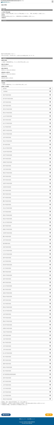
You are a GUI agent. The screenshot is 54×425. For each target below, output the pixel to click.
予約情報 (4, 80)
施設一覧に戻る (6, 414)
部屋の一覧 (49, 414)
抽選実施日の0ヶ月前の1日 (7, 66)
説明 (4, 10)
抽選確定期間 (4, 76)
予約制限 (3, 82)
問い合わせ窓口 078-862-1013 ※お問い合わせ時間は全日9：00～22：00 (18, 55)
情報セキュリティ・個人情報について (27, 418)
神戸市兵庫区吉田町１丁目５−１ (8, 53)
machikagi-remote (5, 2)
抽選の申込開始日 (5, 64)
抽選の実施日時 (4, 68)
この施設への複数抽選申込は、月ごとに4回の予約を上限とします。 (15, 62)
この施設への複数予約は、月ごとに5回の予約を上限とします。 (14, 84)
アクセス (4, 20)
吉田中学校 (3, 8)
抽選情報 (4, 58)
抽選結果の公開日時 (5, 72)
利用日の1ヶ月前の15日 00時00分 (8, 70)
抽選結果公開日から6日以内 (7, 78)
